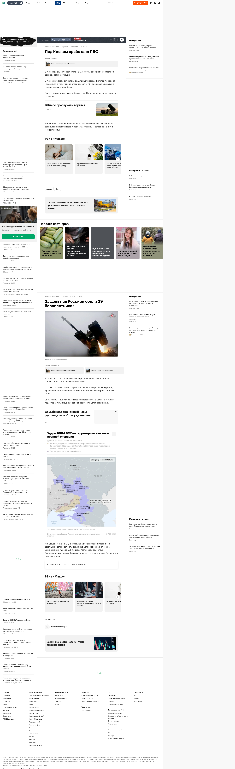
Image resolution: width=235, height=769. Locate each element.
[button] (150, 3)
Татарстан (32, 728)
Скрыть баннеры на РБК (90, 695)
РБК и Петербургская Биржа (13, 294)
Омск (31, 704)
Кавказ (31, 737)
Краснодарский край (36, 716)
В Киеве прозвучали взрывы (65, 105)
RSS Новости (86, 710)
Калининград (33, 713)
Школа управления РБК (116, 738)
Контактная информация (116, 698)
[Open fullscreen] (114, 434)
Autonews (132, 321)
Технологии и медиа (10, 508)
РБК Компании (8, 180)
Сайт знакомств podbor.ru (117, 730)
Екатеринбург (34, 698)
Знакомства (112, 727)
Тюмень (32, 731)
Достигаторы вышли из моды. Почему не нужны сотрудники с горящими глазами (143, 330)
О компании (112, 695)
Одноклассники (60, 698)
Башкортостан (34, 707)
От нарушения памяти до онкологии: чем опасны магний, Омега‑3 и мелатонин (143, 303)
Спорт (5, 249)
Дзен (57, 704)
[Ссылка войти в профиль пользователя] (159, 3)
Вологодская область (36, 710)
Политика (6, 60)
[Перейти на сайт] (18, 42)
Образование (134, 50)
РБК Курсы (111, 736)
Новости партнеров (54, 223)
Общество (6, 71)
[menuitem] (33, 3)
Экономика (7, 305)
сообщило (66, 381)
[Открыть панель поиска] (155, 2)
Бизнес (5, 704)
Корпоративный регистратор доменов (118, 717)
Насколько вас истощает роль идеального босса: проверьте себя (142, 46)
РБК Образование (9, 719)
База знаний (7, 716)
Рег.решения (112, 724)
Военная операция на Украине (56, 46)
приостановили (86, 399)
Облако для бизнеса (115, 713)
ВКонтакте (59, 695)
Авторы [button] (48, 619)
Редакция (111, 701)
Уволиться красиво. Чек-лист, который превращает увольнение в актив (144, 57)
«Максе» (82, 564)
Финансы (6, 710)
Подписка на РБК (87, 698)
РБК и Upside (7, 459)
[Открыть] (18, 3)
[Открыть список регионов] (150, 3)
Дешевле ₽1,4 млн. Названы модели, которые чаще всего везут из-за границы (143, 316)
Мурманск (32, 742)
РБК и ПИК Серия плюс (11, 82)
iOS (135, 695)
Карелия (32, 739)
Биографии (7, 713)
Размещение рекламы (115, 704)
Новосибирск (34, 701)
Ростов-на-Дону (34, 725)
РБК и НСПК (7, 203)
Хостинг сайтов (113, 721)
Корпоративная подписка (90, 701)
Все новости (9, 51)
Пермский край (34, 722)
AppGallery (138, 701)
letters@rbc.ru (23, 763)
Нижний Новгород (35, 719)
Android (137, 698)
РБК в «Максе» (55, 138)
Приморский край (35, 745)
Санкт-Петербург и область (39, 695)
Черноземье (33, 734)
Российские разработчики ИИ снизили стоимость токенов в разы (144, 68)
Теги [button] (46, 181)
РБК (46, 422)
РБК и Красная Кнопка (10, 519)
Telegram (58, 701)
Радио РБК (12, 3)
